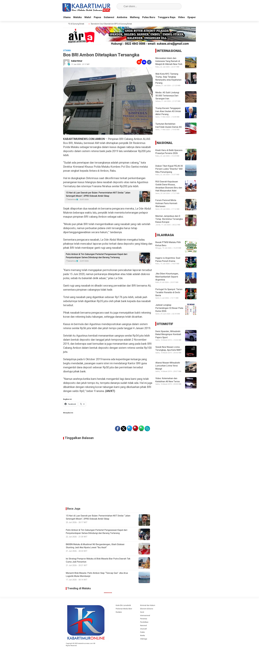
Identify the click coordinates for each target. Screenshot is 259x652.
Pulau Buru (148, 17)
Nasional (143, 625)
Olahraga (143, 639)
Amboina (122, 17)
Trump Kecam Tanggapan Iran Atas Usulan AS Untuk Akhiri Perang (168, 111)
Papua (97, 17)
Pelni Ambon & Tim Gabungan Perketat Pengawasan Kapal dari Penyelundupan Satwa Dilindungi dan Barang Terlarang (96, 256)
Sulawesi (109, 17)
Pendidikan (144, 622)
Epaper (192, 17)
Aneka (142, 635)
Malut (87, 17)
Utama (67, 17)
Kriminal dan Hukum (147, 605)
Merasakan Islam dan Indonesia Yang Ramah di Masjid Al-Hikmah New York (168, 61)
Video (181, 17)
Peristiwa (143, 619)
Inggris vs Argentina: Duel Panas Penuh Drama (167, 260)
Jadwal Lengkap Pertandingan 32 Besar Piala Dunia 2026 (169, 308)
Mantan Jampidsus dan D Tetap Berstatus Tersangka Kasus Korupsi (169, 219)
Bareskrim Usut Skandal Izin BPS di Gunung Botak (104, 24)
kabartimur (76, 61)
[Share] (149, 62)
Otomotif (143, 629)
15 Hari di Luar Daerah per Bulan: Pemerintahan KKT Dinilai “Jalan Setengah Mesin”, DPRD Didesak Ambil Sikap (98, 194)
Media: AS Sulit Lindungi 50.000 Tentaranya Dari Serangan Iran (167, 95)
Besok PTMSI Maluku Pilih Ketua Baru (168, 244)
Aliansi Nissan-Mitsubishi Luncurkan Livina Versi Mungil (167, 366)
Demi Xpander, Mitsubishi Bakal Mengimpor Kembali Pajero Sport (168, 334)
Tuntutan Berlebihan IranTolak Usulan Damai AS (168, 125)
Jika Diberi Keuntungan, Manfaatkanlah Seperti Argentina (167, 277)
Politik (142, 632)
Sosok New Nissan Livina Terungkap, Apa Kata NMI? (168, 349)
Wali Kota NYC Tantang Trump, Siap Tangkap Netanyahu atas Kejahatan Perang (168, 78)
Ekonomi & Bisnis (146, 609)
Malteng (134, 17)
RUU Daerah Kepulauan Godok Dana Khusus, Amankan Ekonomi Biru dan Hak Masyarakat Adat (168, 186)
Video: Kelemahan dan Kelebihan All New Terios (167, 380)
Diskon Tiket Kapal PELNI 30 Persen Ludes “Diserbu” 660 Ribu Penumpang (169, 169)
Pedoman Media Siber (124, 609)
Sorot (142, 612)
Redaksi (119, 612)
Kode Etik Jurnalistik (123, 605)
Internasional (145, 615)
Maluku (77, 17)
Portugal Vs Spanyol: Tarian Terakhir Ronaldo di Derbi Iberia (168, 292)
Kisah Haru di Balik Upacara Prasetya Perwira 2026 (168, 152)
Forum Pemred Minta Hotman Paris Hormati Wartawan (166, 203)
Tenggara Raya (166, 17)
